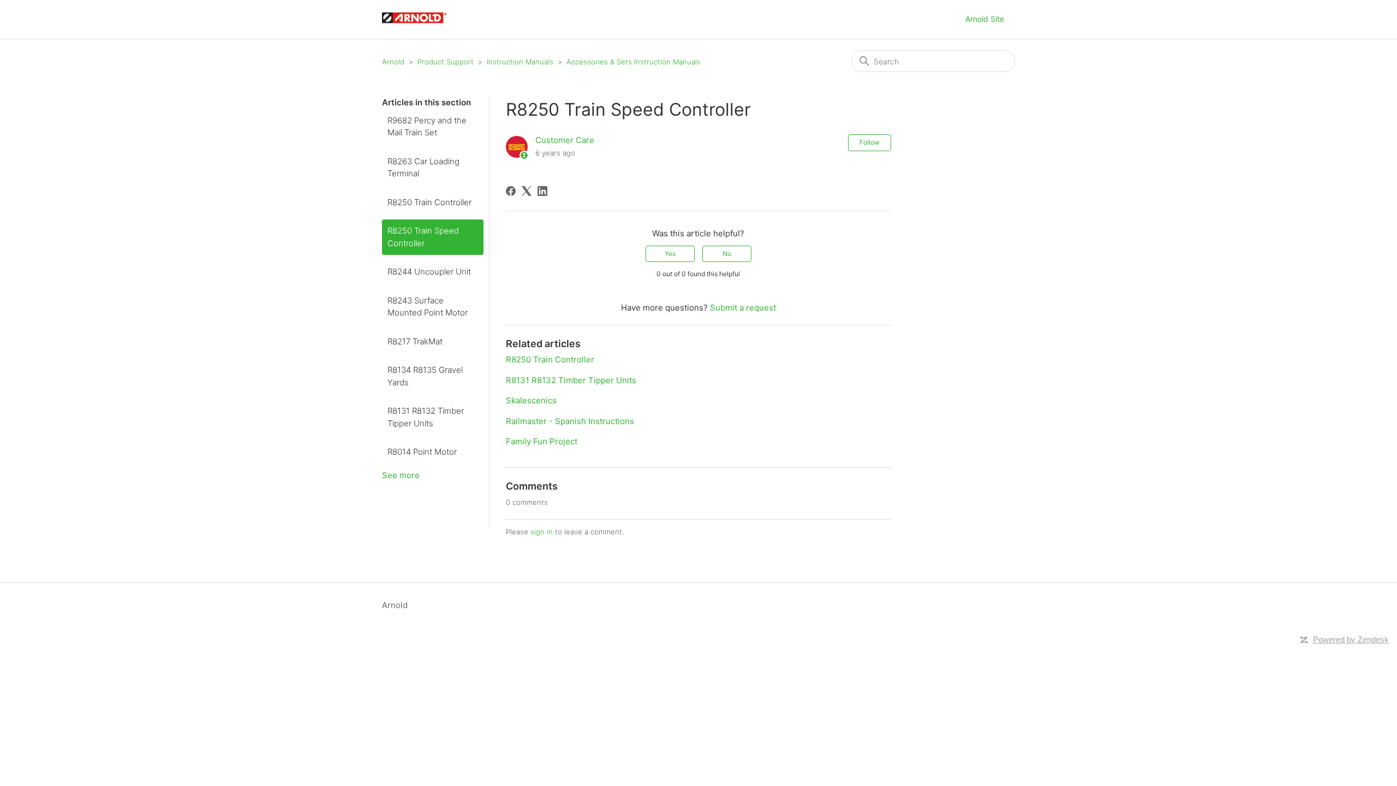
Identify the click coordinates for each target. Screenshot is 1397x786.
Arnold (393, 61)
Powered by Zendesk (1351, 639)
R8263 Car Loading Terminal (423, 167)
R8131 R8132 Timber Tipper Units (425, 417)
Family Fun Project (541, 441)
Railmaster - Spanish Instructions (570, 421)
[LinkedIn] (542, 191)
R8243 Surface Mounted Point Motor (427, 306)
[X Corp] (527, 191)
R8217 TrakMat (415, 341)
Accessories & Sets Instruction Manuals (633, 61)
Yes (670, 253)
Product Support (445, 61)
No (727, 253)
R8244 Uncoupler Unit (429, 271)
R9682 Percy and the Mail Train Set (427, 126)
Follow (869, 142)
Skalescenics (531, 400)
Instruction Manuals (520, 61)
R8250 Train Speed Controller (423, 236)
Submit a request (743, 307)
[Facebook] (511, 191)
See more (401, 475)
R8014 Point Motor (422, 451)
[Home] (419, 25)
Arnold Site (984, 18)
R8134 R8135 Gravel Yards (425, 376)
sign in (541, 531)
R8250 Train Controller (429, 202)
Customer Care (564, 140)
